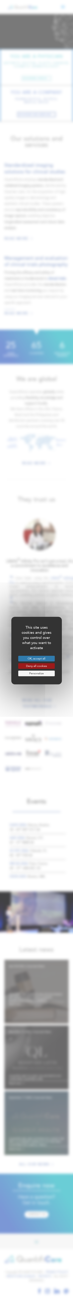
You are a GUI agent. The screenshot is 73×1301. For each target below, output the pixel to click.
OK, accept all (36, 659)
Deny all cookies (36, 666)
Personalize (36, 673)
